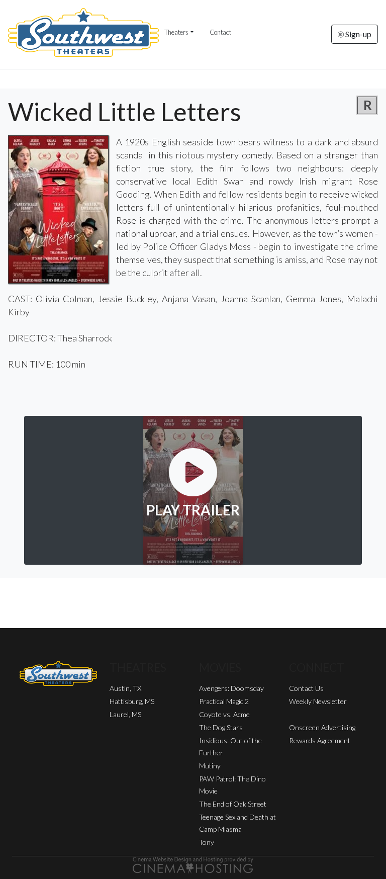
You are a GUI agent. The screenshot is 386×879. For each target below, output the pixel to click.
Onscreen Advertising (322, 727)
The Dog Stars (221, 727)
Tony (206, 842)
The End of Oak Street (232, 804)
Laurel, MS (125, 714)
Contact (220, 32)
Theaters (176, 32)
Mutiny (210, 765)
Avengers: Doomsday (231, 688)
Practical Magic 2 (224, 701)
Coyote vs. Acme (224, 714)
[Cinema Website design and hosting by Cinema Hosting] (193, 864)
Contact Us (306, 688)
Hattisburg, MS (132, 701)
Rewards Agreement (319, 740)
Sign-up (357, 34)
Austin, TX (125, 688)
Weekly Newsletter (318, 701)
